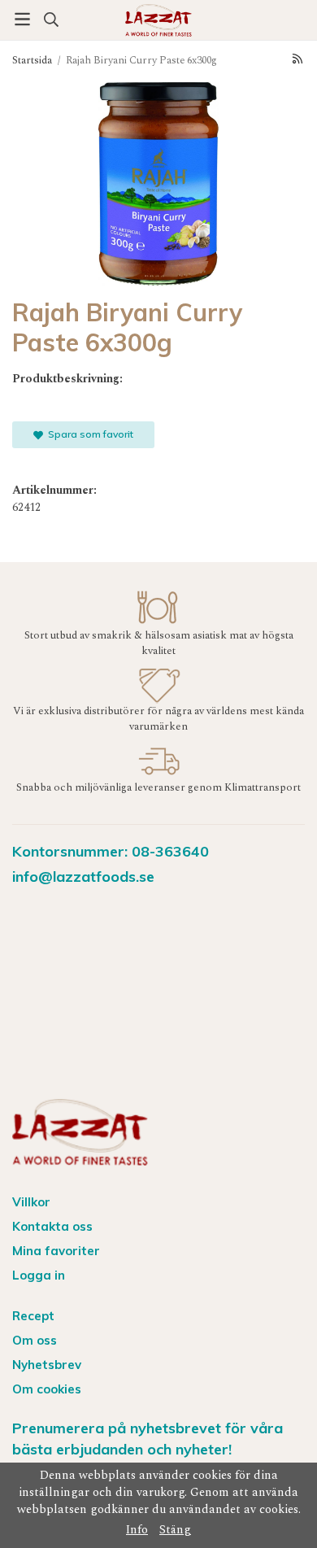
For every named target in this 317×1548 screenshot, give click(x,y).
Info (137, 1530)
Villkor (31, 1202)
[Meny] (22, 19)
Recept (33, 1315)
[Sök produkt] (51, 19)
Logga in (38, 1275)
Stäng (175, 1530)
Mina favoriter (56, 1250)
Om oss (34, 1340)
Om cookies (46, 1389)
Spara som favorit (88, 434)
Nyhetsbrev (46, 1364)
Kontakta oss (52, 1226)
